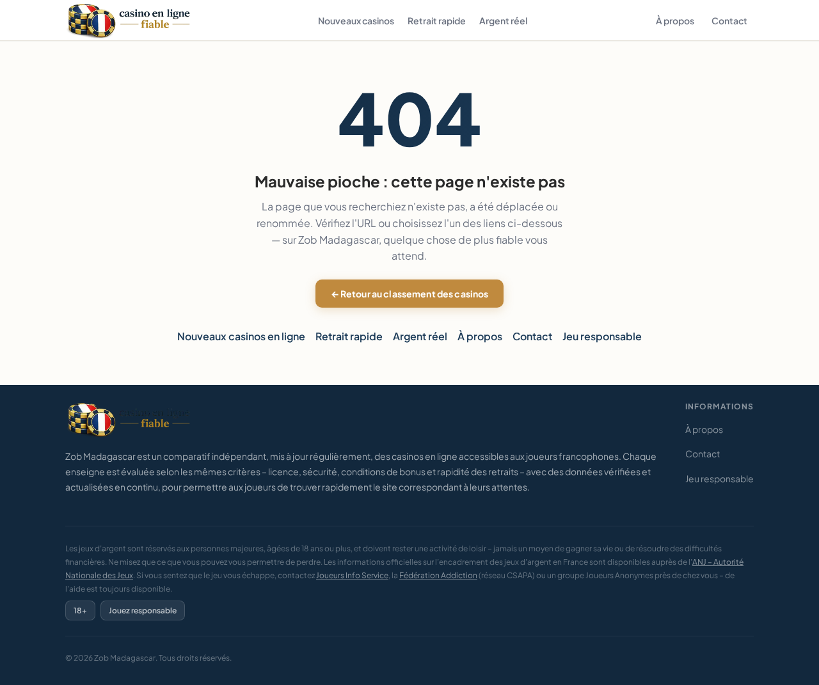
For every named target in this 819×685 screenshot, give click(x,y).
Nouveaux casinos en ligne (241, 336)
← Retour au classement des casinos (410, 293)
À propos (675, 20)
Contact (729, 20)
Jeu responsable (602, 336)
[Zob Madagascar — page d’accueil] (130, 20)
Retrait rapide (437, 20)
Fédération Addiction (438, 575)
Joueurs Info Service (352, 575)
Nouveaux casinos (356, 20)
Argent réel (503, 20)
